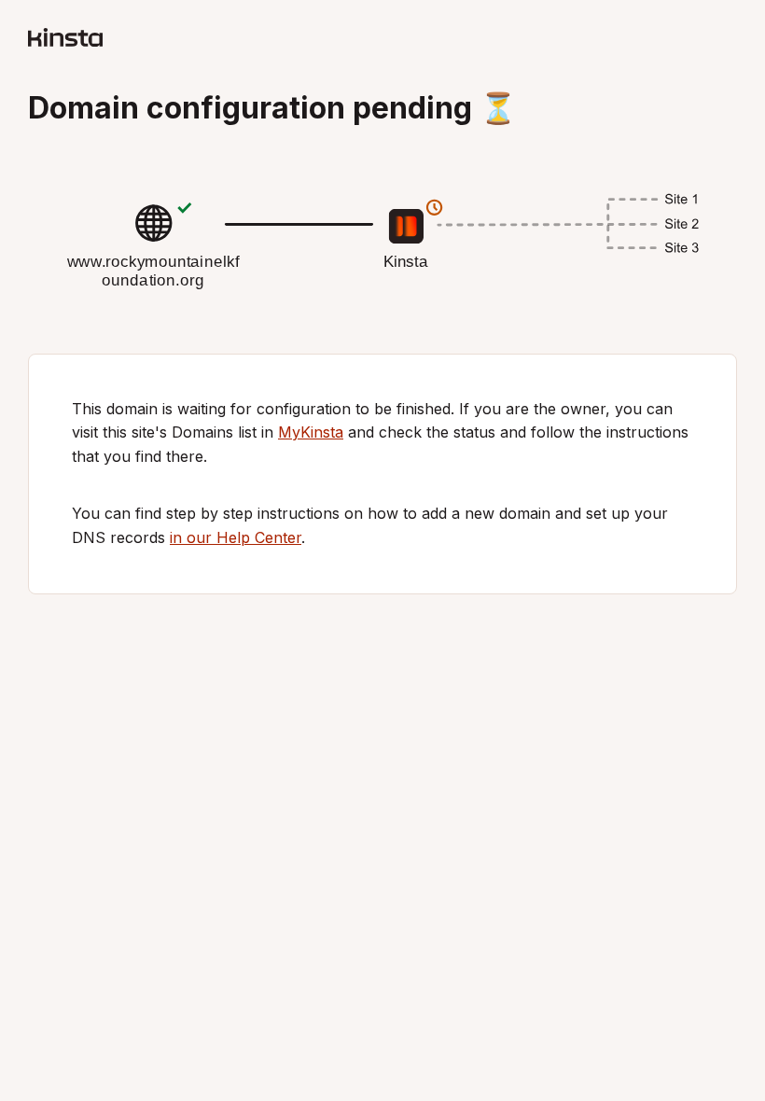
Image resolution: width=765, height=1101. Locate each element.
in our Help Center (235, 537)
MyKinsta (310, 432)
